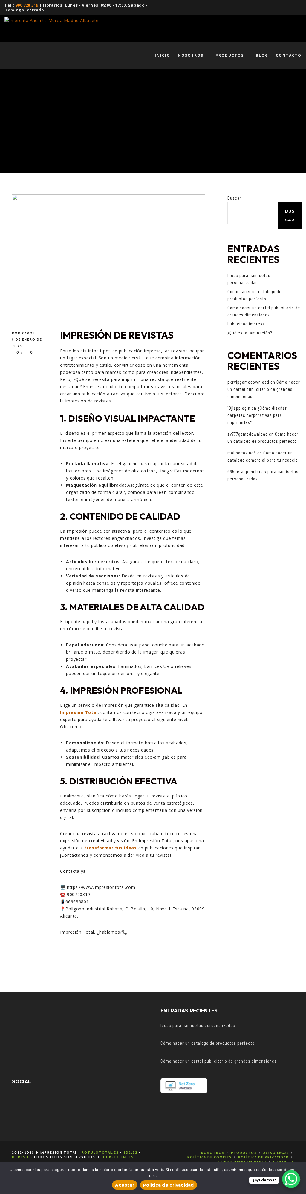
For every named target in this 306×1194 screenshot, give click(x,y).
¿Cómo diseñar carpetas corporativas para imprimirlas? (257, 415)
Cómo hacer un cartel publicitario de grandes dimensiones (263, 389)
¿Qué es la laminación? (249, 332)
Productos (244, 1152)
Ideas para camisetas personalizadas (197, 1025)
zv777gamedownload (247, 434)
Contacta (283, 1161)
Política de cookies (209, 1157)
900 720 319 (26, 5)
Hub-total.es (118, 1157)
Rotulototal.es (100, 1152)
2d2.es (130, 1152)
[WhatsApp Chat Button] (291, 1179)
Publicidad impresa (246, 323)
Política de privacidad (263, 1157)
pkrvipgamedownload (248, 382)
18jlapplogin (238, 408)
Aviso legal (276, 1152)
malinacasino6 (241, 452)
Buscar (234, 198)
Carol (28, 333)
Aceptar (124, 1185)
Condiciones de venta (242, 1161)
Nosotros (213, 1152)
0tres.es (22, 1157)
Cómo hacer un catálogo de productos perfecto (207, 1043)
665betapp (237, 471)
